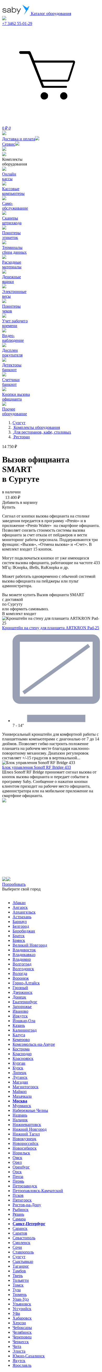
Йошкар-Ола (24, 1020)
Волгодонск (23, 969)
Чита (17, 1346)
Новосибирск (25, 1148)
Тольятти (21, 1280)
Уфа (16, 1313)
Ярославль (22, 1365)
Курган (19, 1063)
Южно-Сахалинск (29, 1356)
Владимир (22, 959)
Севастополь (24, 1238)
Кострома (21, 1049)
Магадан (20, 1082)
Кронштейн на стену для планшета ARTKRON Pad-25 (50, 628)
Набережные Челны (30, 1110)
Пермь (18, 1181)
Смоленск (21, 1242)
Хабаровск (22, 1318)
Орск (17, 1172)
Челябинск (22, 1332)
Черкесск (21, 1341)
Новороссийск (25, 1143)
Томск (18, 1285)
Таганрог (21, 1266)
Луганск (20, 1077)
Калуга (19, 1035)
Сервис (8, 144)
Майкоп (20, 1091)
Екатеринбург (25, 1002)
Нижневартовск (27, 1124)
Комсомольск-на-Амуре (34, 1044)
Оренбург (21, 1167)
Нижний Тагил (26, 1134)
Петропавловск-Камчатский (38, 1190)
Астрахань (22, 917)
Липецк (19, 1072)
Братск (19, 935)
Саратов (20, 1233)
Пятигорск (22, 1200)
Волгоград (22, 964)
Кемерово (21, 1039)
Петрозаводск (25, 1186)
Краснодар (22, 1053)
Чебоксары (22, 1327)
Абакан (19, 902)
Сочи (17, 1247)
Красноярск (23, 1058)
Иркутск (20, 1016)
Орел (17, 1162)
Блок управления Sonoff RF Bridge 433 (36, 767)
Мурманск (22, 1105)
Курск (18, 1068)
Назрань (20, 1115)
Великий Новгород (30, 945)
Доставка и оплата (18, 139)
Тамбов (19, 1271)
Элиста (19, 1351)
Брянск (19, 940)
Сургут (19, 1256)
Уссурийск (22, 1308)
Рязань (18, 1214)
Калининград (25, 1030)
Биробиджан (24, 931)
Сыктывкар (23, 1261)
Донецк (19, 997)
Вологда (20, 973)
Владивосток (24, 950)
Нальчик (20, 1120)
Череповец (22, 1337)
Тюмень (20, 1294)
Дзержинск (22, 992)
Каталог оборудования (50, 13)
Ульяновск (22, 1304)
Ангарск (20, 907)
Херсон (19, 1323)
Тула (17, 1290)
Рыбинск (21, 1209)
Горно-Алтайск (26, 983)
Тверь (18, 1275)
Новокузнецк (24, 1138)
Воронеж (21, 978)
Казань (19, 1025)
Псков (18, 1195)
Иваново (20, 1011)
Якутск (19, 1360)
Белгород (21, 926)
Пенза (18, 1176)
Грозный (20, 987)
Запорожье (22, 1006)
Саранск (20, 1228)
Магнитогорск (25, 1087)
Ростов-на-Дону (27, 1205)
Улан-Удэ (21, 1299)
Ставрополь (23, 1252)
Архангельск (24, 912)
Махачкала (22, 1096)
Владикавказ (24, 954)
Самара (19, 1219)
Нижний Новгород (30, 1129)
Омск (17, 1157)
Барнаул (20, 921)
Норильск (21, 1153)
